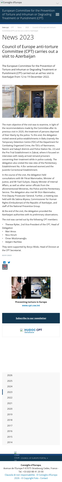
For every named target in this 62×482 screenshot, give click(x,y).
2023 (9, 392)
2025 (9, 380)
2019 (9, 414)
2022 (9, 397)
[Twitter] (9, 262)
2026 (9, 375)
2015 (9, 436)
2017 (9, 425)
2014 (9, 442)
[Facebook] (4, 262)
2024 (9, 386)
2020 (9, 408)
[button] (31, 3)
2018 (9, 419)
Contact (44, 478)
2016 (9, 431)
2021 (9, 403)
